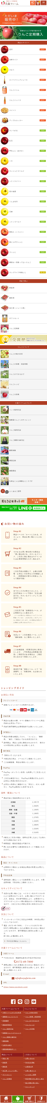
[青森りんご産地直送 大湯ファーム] (9, 4)
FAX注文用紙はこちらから (17, 941)
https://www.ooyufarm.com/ (16, 987)
